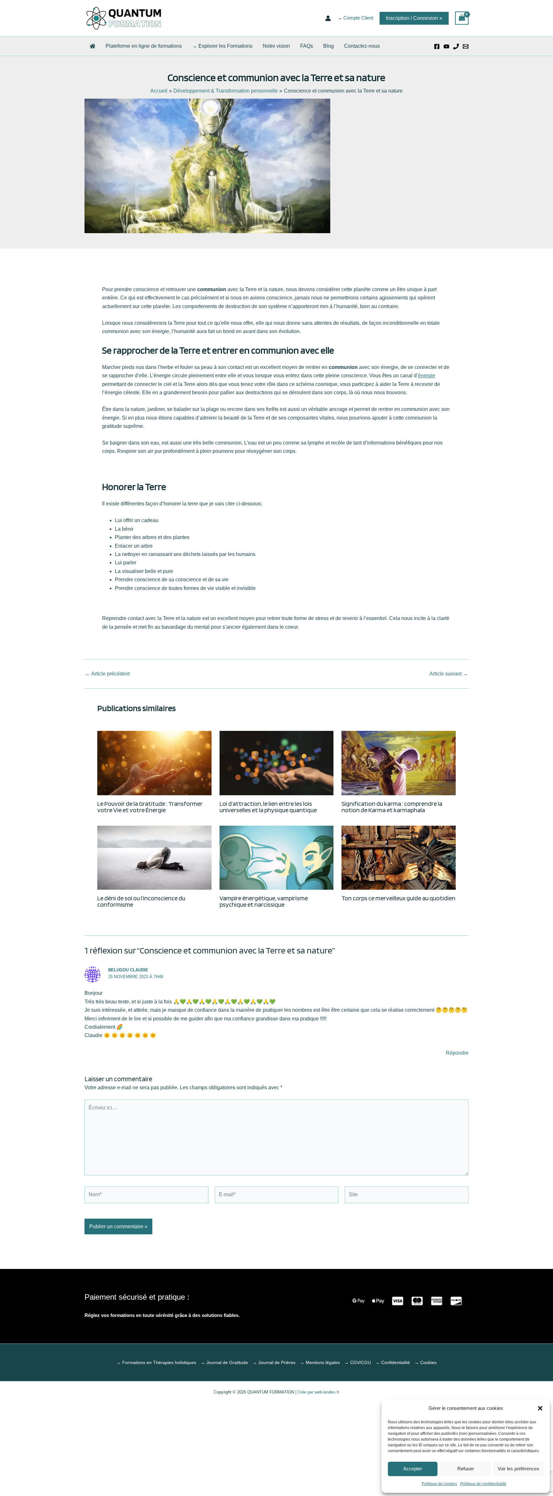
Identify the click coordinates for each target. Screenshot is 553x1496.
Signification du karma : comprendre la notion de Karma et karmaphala (391, 807)
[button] (540, 1408)
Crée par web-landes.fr (317, 1392)
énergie (426, 375)
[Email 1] (466, 46)
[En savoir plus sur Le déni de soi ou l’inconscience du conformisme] (154, 858)
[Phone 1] (456, 46)
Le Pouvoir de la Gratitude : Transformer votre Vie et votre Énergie (150, 807)
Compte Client (358, 17)
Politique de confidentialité (483, 1484)
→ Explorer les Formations (222, 46)
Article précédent (107, 673)
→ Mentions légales (320, 1362)
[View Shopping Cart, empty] (462, 18)
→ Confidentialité (392, 1362)
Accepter (412, 1468)
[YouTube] (446, 46)
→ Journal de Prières (273, 1362)
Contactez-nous (362, 46)
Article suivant (448, 673)
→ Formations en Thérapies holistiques (156, 1362)
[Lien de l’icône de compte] (328, 18)
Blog (328, 46)
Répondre (457, 1053)
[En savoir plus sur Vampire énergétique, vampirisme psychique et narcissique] (277, 858)
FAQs (306, 46)
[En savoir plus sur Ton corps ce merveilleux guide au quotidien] (398, 858)
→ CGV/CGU (357, 1362)
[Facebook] (437, 46)
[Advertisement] (276, 1445)
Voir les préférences (518, 1468)
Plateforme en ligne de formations (144, 46)
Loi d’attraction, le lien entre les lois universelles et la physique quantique (268, 807)
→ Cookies (425, 1362)
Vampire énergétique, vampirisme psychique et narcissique (264, 901)
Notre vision (276, 46)
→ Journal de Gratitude (224, 1362)
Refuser (465, 1468)
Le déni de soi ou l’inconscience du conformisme (141, 901)
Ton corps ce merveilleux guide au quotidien (398, 898)
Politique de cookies (439, 1484)
